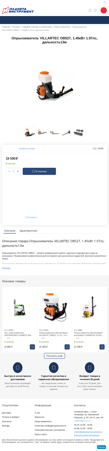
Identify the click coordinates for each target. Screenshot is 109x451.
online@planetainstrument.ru (88, 431)
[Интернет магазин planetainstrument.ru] (18, 10)
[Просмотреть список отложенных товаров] (90, 10)
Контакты (6, 421)
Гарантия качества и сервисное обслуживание (53, 377)
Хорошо (101, 447)
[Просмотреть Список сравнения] (95, 10)
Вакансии (39, 417)
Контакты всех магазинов (86, 435)
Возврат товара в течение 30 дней (89, 377)
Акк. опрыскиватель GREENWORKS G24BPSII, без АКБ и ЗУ (17, 334)
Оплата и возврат (11, 417)
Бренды (6, 425)
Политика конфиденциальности (50, 425)
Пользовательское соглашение (50, 430)
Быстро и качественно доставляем (17, 377)
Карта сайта (41, 434)
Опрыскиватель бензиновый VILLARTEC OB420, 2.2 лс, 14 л (53, 334)
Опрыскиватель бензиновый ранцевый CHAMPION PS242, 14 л (88, 334)
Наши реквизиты (43, 421)
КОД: (95, 148)
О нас (37, 412)
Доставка (6, 412)
